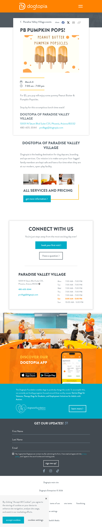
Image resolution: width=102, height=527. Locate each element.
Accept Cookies (13, 520)
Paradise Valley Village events (37, 22)
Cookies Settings (35, 520)
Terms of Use (55, 503)
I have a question (50, 256)
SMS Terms (68, 503)
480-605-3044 (28, 127)
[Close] (46, 498)
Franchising (80, 503)
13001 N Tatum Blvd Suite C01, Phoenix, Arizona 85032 (47, 123)
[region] (24, 511)
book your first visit (50, 245)
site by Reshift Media (51, 520)
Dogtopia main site (51, 482)
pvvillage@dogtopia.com (51, 127)
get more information (36, 199)
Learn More (76, 408)
